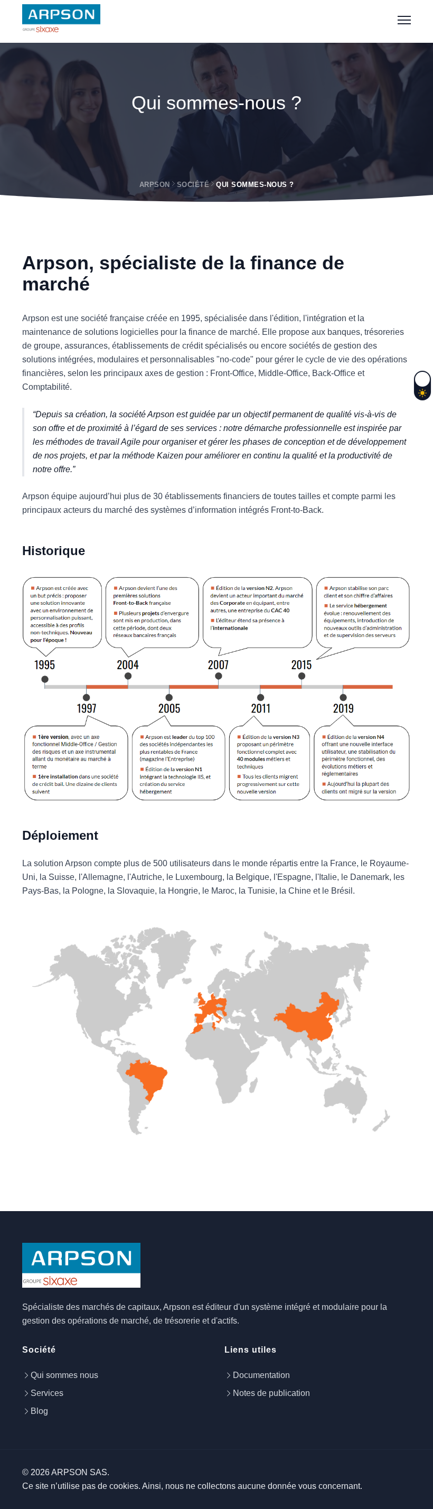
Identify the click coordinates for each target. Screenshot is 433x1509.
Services (47, 1393)
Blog (39, 1411)
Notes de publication (271, 1393)
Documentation (261, 1375)
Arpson (154, 185)
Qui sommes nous (64, 1375)
